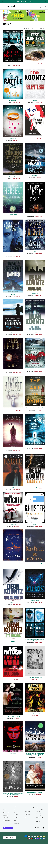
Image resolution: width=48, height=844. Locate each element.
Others (13, 409)
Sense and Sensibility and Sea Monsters (35, 792)
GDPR (26, 817)
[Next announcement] (45, 1)
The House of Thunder (34, 332)
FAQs (15, 820)
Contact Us (16, 823)
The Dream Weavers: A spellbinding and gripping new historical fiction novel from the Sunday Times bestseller (13, 563)
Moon (13, 370)
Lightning (35, 487)
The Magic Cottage (13, 214)
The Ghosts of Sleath (13, 176)
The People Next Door (13, 63)
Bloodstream (35, 62)
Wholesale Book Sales (6, 821)
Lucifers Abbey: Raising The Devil (35, 677)
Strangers (13, 641)
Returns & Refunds (16, 813)
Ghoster (34, 524)
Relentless (35, 100)
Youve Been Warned (13, 678)
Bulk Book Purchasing (5, 816)
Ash (35, 251)
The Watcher (13, 524)
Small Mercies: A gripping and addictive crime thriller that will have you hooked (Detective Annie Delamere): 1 (35, 754)
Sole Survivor (13, 602)
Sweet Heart (34, 175)
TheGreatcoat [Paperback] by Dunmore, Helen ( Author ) (34, 640)
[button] (2, 6)
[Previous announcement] (2, 1)
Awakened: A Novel (35, 600)
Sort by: (25, 28)
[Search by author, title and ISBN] (39, 6)
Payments (16, 817)
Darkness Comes (35, 293)
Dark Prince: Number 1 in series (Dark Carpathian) (35, 563)
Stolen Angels (13, 448)
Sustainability (6, 812)
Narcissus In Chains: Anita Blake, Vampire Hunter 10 (13, 254)
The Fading (35, 446)
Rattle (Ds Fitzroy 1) (13, 100)
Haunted (13, 294)
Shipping (16, 809)
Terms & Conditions (27, 810)
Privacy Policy (28, 814)
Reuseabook (25, 842)
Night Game (13, 332)
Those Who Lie (13, 138)
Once (35, 214)
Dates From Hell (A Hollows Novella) (13, 716)
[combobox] (28, 6)
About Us (5, 809)
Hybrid (13, 487)
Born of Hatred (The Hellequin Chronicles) (34, 713)
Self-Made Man (13, 753)
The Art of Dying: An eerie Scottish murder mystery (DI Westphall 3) (34, 408)
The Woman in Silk (35, 369)
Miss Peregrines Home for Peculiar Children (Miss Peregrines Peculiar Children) (13, 794)
